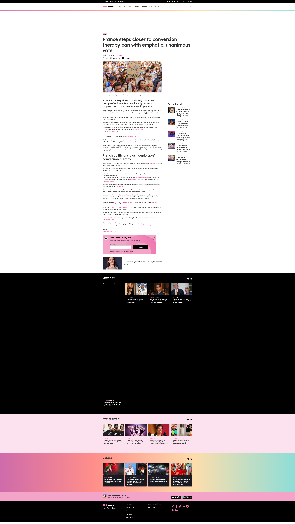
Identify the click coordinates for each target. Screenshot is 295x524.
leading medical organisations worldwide (122, 195)
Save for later (116, 58)
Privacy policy (152, 507)
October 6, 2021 (109, 181)
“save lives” (120, 186)
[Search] (191, 6)
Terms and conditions (154, 504)
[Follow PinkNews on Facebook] (176, 507)
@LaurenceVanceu (142, 177)
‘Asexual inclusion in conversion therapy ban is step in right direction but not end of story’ (183, 113)
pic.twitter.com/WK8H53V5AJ (113, 131)
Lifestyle (137, 6)
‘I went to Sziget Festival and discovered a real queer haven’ (158, 480)
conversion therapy (108, 231)
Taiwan (117, 204)
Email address (115, 244)
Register (190, 1)
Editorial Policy (131, 507)
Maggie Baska (121, 55)
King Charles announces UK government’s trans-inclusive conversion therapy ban (183, 161)
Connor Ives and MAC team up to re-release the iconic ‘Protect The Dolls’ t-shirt (113, 442)
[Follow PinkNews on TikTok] (180, 507)
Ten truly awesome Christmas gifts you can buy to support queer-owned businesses (181, 442)
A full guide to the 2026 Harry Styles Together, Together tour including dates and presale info (159, 442)
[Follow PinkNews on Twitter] (172, 507)
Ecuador (105, 204)
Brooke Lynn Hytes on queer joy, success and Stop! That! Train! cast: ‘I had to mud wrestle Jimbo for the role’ (182, 482)
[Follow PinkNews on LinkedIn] (177, 1)
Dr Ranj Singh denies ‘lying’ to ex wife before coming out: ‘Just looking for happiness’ (158, 301)
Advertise (113, 1)
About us (129, 504)
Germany (155, 202)
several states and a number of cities (121, 207)
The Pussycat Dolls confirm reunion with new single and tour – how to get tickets (135, 442)
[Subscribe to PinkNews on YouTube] (184, 507)
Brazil (110, 204)
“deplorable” (153, 163)
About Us (105, 1)
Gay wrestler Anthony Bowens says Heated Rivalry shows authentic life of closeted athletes (135, 482)
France (116, 231)
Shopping (144, 6)
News (124, 6)
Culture (130, 6)
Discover (157, 6)
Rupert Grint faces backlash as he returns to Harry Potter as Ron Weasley (112, 404)
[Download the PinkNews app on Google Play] (187, 497)
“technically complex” (150, 225)
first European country (127, 202)
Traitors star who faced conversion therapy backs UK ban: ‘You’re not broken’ (182, 125)
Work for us (129, 517)
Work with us (121, 1)
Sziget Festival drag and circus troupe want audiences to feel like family (113, 481)
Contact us (129, 511)
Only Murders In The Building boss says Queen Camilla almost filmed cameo (136, 301)
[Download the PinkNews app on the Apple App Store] (176, 497)
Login (183, 1)
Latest (119, 6)
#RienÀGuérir (139, 129)
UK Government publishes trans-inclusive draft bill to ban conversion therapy (183, 149)
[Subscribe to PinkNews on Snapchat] (172, 510)
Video (150, 6)
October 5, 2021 (131, 136)
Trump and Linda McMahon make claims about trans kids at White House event (182, 301)
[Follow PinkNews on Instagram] (187, 507)
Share (106, 58)
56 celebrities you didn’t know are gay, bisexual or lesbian (143, 263)
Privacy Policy (129, 251)
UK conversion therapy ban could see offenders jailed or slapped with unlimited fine (183, 137)
